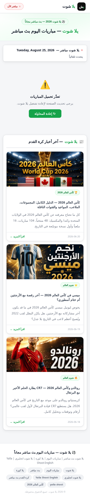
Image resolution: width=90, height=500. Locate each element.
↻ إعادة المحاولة (45, 113)
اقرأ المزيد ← (17, 236)
